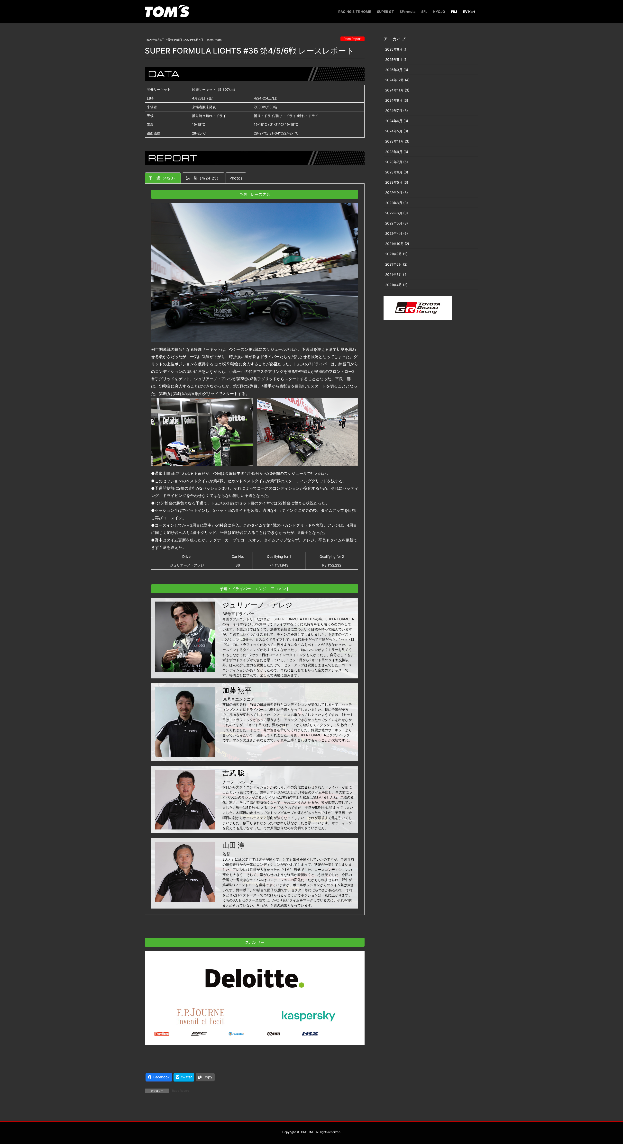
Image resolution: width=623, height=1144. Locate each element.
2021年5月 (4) (396, 274)
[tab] (163, 177)
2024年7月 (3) (396, 110)
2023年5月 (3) (396, 182)
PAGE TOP (605, 1105)
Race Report (353, 39)
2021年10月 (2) (397, 244)
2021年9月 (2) (396, 254)
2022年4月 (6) (396, 233)
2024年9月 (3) (396, 100)
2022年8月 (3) (396, 203)
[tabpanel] (254, 549)
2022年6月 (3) (396, 213)
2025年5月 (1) (396, 59)
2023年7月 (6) (396, 162)
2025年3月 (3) (396, 70)
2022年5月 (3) (396, 223)
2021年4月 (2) (396, 285)
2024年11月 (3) (397, 90)
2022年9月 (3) (396, 192)
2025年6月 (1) (396, 49)
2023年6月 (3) (396, 172)
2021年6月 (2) (396, 264)
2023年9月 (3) (396, 152)
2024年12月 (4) (397, 80)
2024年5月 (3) (396, 131)
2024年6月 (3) (396, 121)
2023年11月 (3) (397, 141)
